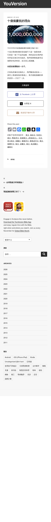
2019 (5, 303)
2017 (5, 313)
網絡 (6, 374)
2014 (5, 328)
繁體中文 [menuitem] (8, 240)
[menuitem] (27, 135)
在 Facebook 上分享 (27, 94)
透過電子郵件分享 (28, 112)
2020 (5, 298)
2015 (5, 323)
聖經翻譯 (21, 374)
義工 (13, 374)
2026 (5, 269)
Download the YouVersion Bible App (17, 222)
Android (8, 357)
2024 (5, 279)
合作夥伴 (36, 366)
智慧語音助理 (24, 370)
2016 (5, 318)
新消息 (13, 159)
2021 (5, 293)
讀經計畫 (8, 379)
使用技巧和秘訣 (10, 366)
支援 (6, 370)
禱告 (40, 370)
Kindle (32, 357)
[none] (17, 239)
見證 (29, 374)
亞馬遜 (29, 361)
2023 (5, 284)
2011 (5, 342)
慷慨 (44, 366)
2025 (5, 274)
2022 (5, 289)
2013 (5, 332)
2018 (5, 308)
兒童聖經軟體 (25, 366)
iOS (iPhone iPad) (20, 357)
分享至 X (27, 103)
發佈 (34, 370)
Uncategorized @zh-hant (14, 361)
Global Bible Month (22, 230)
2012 (5, 337)
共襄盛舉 (25, 85)
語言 (35, 374)
